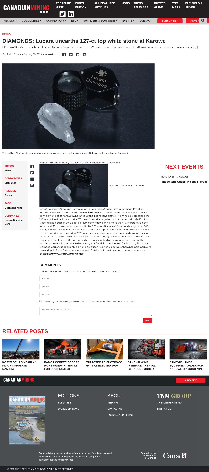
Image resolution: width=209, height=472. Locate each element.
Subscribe (190, 380)
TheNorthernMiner (169, 402)
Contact (146, 20)
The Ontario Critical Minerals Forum (184, 181)
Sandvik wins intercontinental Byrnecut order (142, 365)
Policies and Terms (120, 414)
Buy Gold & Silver (194, 5)
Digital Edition (80, 5)
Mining (6, 33)
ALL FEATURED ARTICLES (104, 5)
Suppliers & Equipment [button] (99, 20)
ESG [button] (73, 20)
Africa (8, 195)
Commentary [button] (55, 20)
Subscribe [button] (169, 20)
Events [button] (127, 20)
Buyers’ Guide (160, 5)
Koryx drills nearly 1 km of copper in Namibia (19, 365)
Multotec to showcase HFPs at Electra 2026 (104, 364)
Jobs (126, 3)
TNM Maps (176, 5)
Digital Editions (68, 408)
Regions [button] (9, 20)
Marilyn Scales (13, 54)
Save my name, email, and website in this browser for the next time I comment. (90, 301)
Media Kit (114, 402)
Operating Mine (13, 207)
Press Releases (140, 5)
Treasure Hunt (63, 5)
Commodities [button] (30, 20)
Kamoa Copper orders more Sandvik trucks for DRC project (61, 365)
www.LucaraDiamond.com (67, 253)
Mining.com (164, 408)
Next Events (184, 167)
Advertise (197, 20)
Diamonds (10, 182)
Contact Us (115, 408)
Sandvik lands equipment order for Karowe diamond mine (187, 365)
